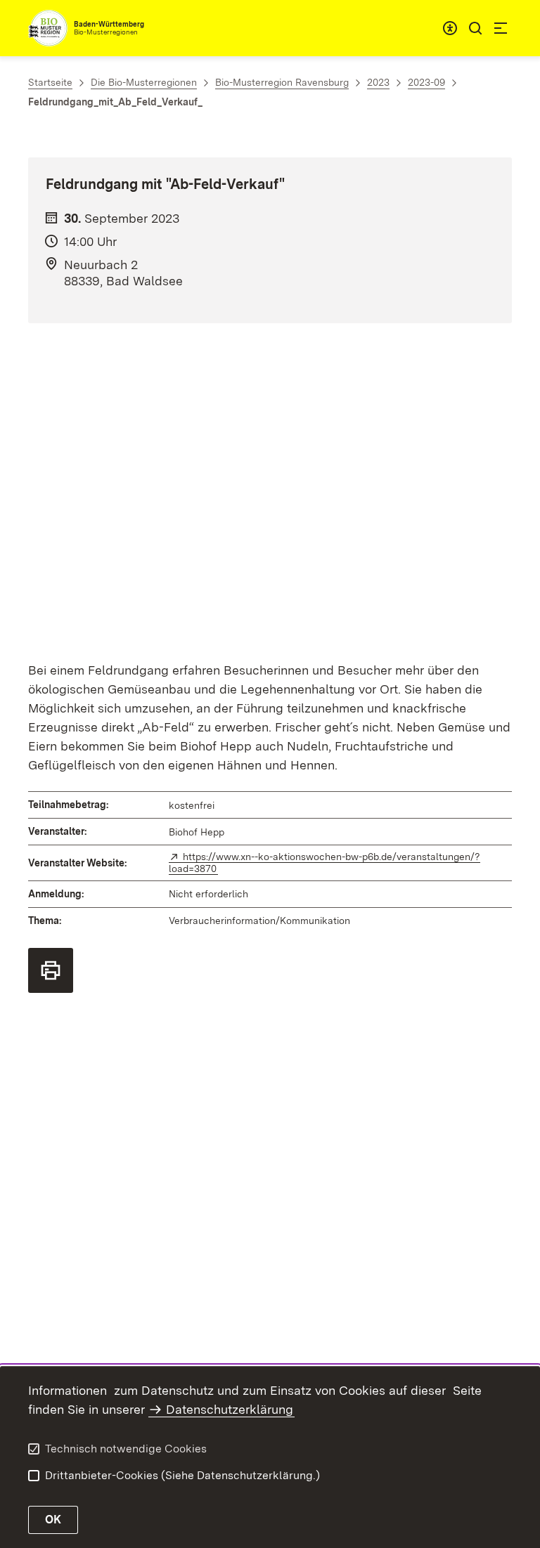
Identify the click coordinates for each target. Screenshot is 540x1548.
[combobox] (450, 28)
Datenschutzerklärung (229, 1409)
